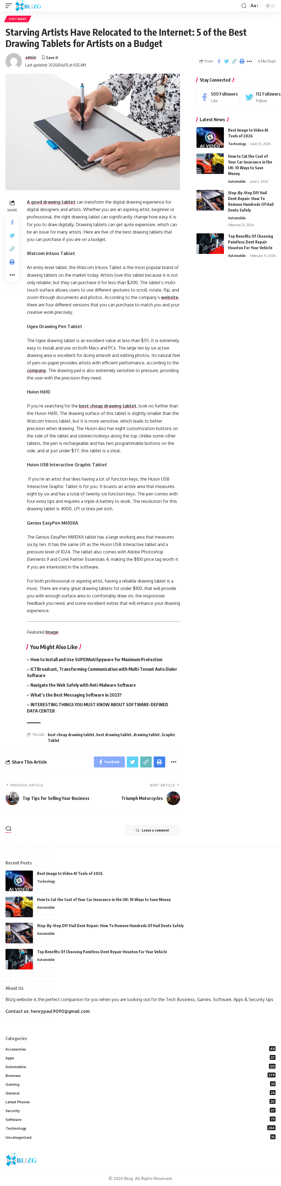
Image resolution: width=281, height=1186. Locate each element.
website (169, 297)
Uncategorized (140, 1137)
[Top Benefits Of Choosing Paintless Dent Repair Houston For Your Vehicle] (210, 243)
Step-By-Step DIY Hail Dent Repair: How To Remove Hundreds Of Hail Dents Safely (110, 925)
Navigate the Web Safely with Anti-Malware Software (83, 685)
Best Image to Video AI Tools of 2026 (70, 873)
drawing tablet (146, 734)
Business (140, 1075)
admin (30, 57)
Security (140, 1110)
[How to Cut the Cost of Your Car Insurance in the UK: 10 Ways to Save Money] (210, 163)
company (36, 370)
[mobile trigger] (10, 6)
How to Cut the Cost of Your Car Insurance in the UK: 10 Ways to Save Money (104, 899)
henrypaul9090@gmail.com (60, 1011)
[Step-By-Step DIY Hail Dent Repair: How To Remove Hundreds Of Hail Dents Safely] (210, 200)
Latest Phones (140, 1101)
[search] (244, 6)
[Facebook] (218, 97)
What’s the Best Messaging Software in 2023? (77, 695)
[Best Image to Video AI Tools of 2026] (210, 137)
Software (18, 19)
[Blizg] (32, 6)
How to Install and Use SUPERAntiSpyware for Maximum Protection (96, 659)
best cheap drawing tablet (107, 406)
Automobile (237, 181)
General (140, 1092)
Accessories (140, 1048)
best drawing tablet (113, 734)
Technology (237, 144)
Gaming (140, 1084)
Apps (140, 1057)
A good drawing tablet (51, 202)
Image (52, 632)
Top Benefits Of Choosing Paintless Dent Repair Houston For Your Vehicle (250, 242)
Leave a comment (155, 830)
